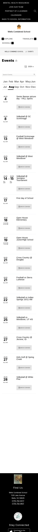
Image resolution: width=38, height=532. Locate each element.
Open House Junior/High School (24, 239)
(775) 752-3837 (18, 504)
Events (30, 51)
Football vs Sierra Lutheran (24, 278)
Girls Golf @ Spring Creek (25, 358)
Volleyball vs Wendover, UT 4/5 (24, 318)
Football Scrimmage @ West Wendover (25, 137)
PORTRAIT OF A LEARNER (16, 11)
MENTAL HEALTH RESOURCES (16, 3)
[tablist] (19, 81)
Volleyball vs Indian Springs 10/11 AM (24, 298)
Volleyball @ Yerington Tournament (21, 178)
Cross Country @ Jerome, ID (24, 338)
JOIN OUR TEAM (16, 7)
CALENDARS (16, 15)
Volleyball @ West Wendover (24, 157)
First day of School (24, 198)
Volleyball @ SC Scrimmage (23, 117)
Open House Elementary (22, 219)
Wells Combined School (14, 51)
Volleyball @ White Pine (24, 378)
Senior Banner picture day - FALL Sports (26, 97)
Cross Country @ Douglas (24, 259)
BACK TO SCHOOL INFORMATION (16, 19)
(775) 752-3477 (18, 501)
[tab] (5, 81)
